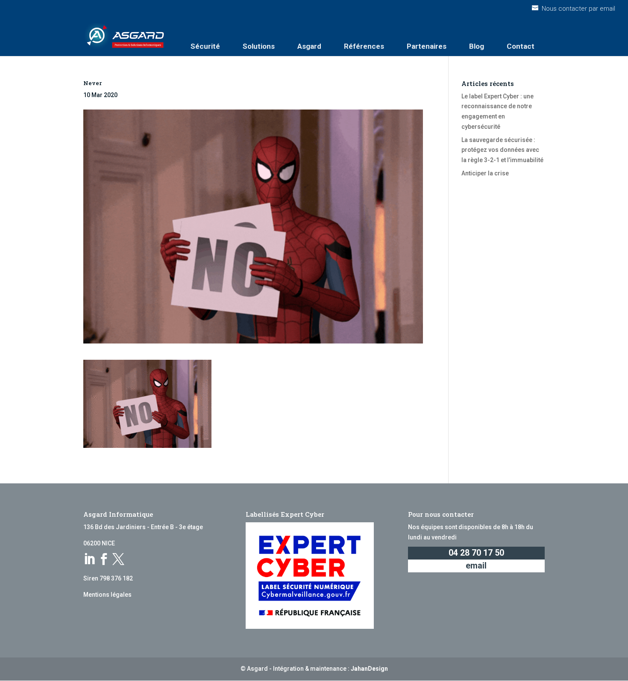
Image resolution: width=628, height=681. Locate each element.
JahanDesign (369, 668)
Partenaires (426, 46)
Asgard (309, 46)
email (476, 566)
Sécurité (205, 46)
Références (364, 46)
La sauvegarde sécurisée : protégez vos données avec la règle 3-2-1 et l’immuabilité (502, 150)
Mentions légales (107, 594)
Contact (520, 46)
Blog (476, 46)
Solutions (259, 46)
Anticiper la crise (485, 173)
